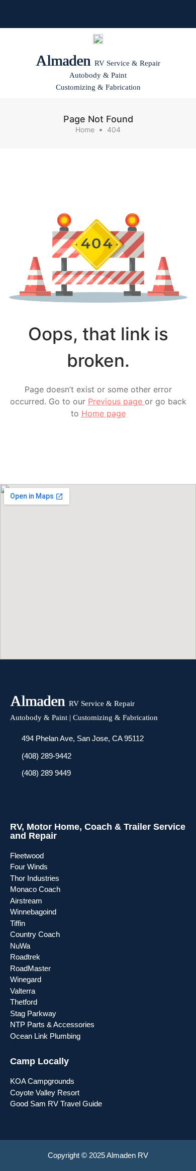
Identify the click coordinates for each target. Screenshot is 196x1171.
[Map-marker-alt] (125, 14)
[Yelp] (107, 14)
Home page (103, 413)
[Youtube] (89, 14)
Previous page (116, 401)
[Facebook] (71, 14)
